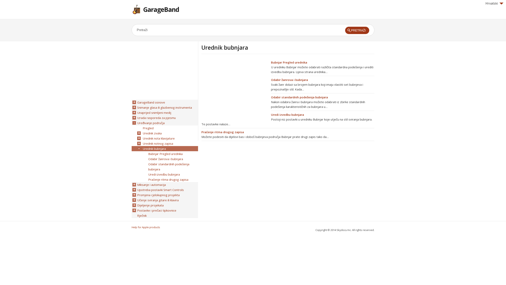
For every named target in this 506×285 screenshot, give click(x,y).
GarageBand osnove (151, 102)
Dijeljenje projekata (150, 205)
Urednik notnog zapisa (158, 143)
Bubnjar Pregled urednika (289, 62)
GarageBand (161, 9)
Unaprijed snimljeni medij (154, 113)
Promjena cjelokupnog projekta (158, 195)
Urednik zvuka (152, 133)
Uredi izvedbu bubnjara (287, 115)
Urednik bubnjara (154, 149)
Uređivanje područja (151, 123)
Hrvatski (491, 3)
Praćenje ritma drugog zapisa (222, 132)
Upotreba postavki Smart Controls (160, 190)
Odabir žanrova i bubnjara (289, 80)
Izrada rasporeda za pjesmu (156, 118)
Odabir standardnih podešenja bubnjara (299, 97)
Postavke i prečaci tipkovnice (156, 210)
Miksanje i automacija (151, 185)
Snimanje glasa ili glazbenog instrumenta (164, 107)
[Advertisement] (234, 87)
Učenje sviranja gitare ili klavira (158, 200)
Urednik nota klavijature (159, 138)
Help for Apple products (146, 227)
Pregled (148, 128)
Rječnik (142, 216)
